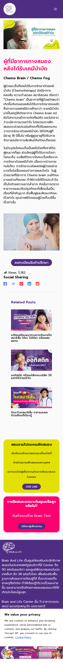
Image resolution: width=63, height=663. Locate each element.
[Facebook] (5, 283)
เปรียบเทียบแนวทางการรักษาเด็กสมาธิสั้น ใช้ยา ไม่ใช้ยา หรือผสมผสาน (31, 338)
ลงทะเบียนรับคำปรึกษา (31, 262)
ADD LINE (31, 487)
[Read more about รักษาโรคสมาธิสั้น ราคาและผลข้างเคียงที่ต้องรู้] (31, 397)
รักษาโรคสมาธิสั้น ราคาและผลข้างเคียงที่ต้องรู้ (29, 413)
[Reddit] (37, 283)
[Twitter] (13, 283)
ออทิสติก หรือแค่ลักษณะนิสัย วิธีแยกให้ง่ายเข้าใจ (31, 376)
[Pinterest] (21, 283)
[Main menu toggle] (55, 9)
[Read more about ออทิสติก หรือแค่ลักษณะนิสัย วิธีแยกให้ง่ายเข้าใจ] (31, 360)
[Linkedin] (29, 283)
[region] (31, 636)
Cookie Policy (23, 637)
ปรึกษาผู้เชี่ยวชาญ (31, 526)
